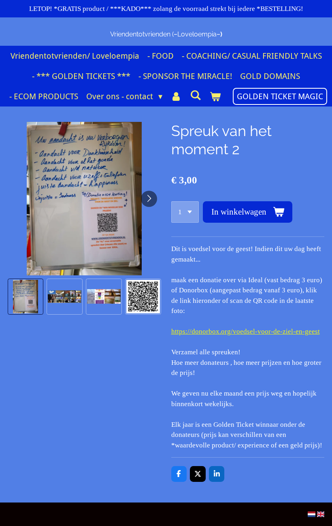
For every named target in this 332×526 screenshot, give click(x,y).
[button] (26, 297)
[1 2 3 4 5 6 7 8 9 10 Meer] (185, 212)
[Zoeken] (195, 95)
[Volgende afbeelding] (149, 199)
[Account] (176, 96)
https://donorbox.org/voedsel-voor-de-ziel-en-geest (245, 331)
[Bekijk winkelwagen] (215, 96)
